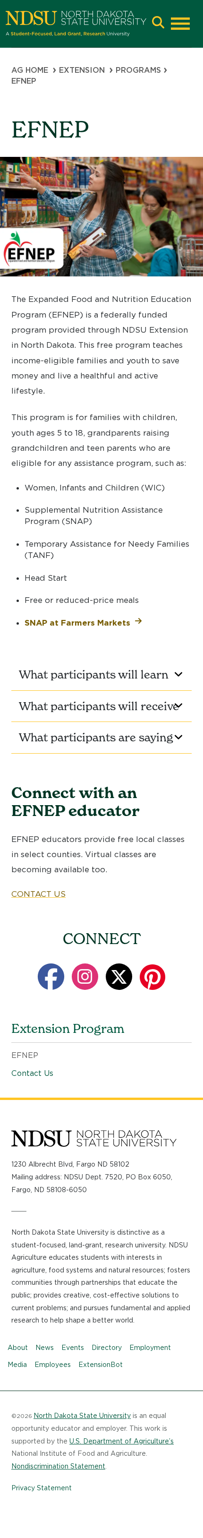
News (44, 1347)
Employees (52, 1364)
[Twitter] (119, 976)
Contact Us (32, 1073)
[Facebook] (51, 977)
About (18, 1347)
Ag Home (29, 70)
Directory (107, 1347)
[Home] (76, 23)
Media (17, 1364)
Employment (150, 1347)
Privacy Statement (41, 1488)
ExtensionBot (100, 1364)
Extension (82, 70)
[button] (158, 23)
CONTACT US (38, 894)
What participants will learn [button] (94, 674)
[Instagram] (85, 976)
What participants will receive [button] (99, 706)
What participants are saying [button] (96, 737)
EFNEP (24, 1055)
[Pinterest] (152, 977)
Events (72, 1347)
